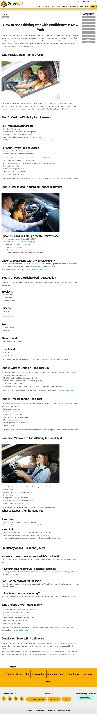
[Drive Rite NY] (11, 3)
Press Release (88, 36)
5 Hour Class (46, 6)
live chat (54, 699)
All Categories (88, 16)
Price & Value (88, 39)
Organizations (38, 674)
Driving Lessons (55, 6)
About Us (52, 674)
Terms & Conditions (69, 674)
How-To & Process (88, 32)
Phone (83, 2)
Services (88, 42)
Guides (5, 17)
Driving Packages (66, 6)
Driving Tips (88, 23)
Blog (27, 674)
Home (38, 6)
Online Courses (84, 6)
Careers (88, 20)
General (88, 26)
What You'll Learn (14, 674)
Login (94, 2)
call (66, 699)
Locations (86, 674)
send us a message (36, 699)
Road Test (75, 6)
